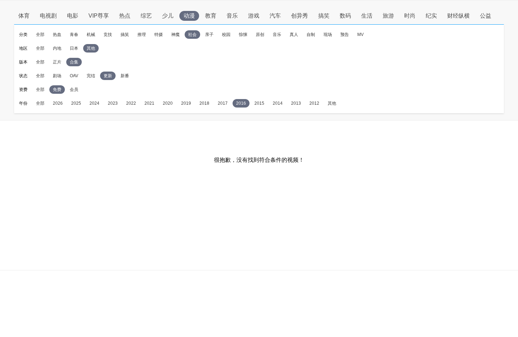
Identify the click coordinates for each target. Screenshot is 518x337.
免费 (57, 89)
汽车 (275, 16)
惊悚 (243, 34)
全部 (40, 34)
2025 (76, 103)
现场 (327, 34)
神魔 (175, 34)
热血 (57, 34)
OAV (74, 75)
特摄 (158, 34)
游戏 (253, 16)
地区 (23, 48)
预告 (344, 34)
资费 (23, 89)
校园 (226, 34)
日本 (74, 48)
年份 (23, 103)
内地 (57, 48)
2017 (223, 103)
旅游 (388, 16)
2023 (113, 103)
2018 (204, 103)
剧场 (57, 75)
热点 (124, 16)
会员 (74, 89)
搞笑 (323, 16)
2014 (278, 103)
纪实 (431, 16)
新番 (125, 75)
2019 (186, 103)
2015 (259, 103)
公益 (485, 16)
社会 (192, 34)
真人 (294, 34)
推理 (141, 34)
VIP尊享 (98, 16)
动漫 (189, 16)
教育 (210, 16)
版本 (23, 62)
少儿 (167, 16)
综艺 (146, 16)
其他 (91, 48)
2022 (131, 103)
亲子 (209, 34)
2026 (58, 103)
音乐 (232, 16)
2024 (94, 103)
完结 (91, 75)
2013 (296, 103)
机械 (91, 34)
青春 (74, 34)
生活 (366, 16)
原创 (260, 34)
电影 (72, 16)
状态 (23, 75)
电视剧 (48, 16)
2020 (168, 103)
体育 (24, 16)
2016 (241, 103)
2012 (314, 103)
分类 (23, 34)
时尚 (409, 16)
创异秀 (299, 16)
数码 (345, 16)
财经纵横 (458, 16)
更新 (108, 75)
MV (360, 34)
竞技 (108, 34)
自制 (311, 34)
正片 (57, 62)
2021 (149, 103)
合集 (74, 62)
